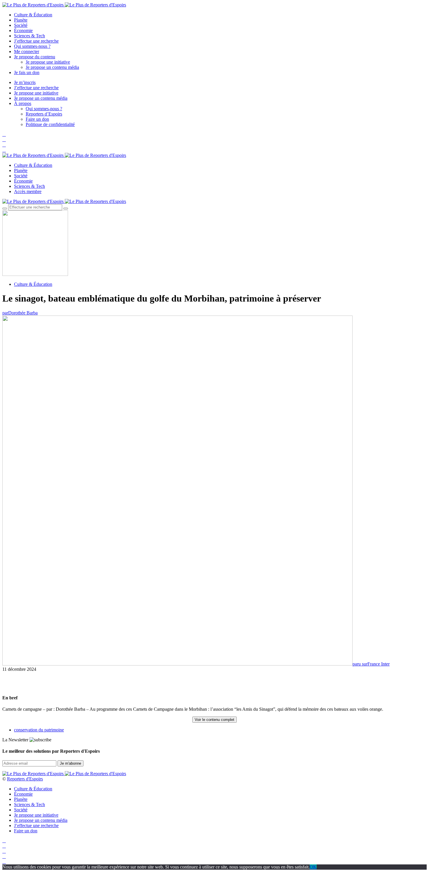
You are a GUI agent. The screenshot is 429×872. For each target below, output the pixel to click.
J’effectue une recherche (36, 40)
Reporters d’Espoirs (44, 113)
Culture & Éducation (33, 14)
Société (20, 25)
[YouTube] (4, 144)
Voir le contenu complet (214, 719)
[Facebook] (4, 134)
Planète (20, 19)
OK (313, 866)
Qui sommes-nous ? (32, 46)
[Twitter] (4, 139)
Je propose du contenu (34, 56)
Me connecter (26, 51)
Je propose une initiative (48, 61)
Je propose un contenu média (52, 67)
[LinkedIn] (4, 150)
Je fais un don (26, 72)
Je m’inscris (25, 82)
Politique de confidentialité (50, 124)
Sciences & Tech (29, 35)
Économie (23, 30)
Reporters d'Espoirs (25, 778)
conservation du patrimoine (39, 729)
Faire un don (37, 119)
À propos (22, 103)
